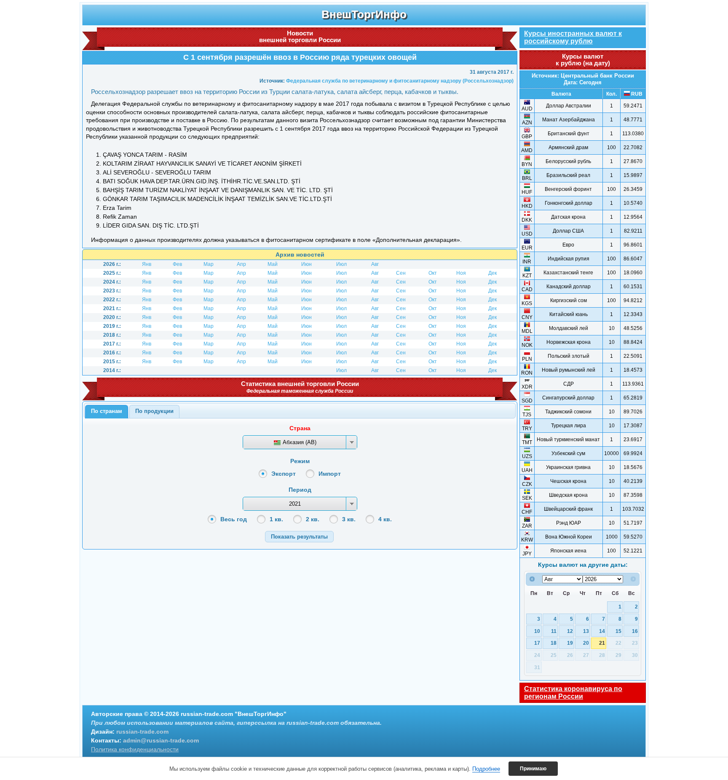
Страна (299, 428)
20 (586, 643)
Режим (300, 461)
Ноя (461, 273)
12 (570, 631)
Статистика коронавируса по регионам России (573, 692)
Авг (375, 264)
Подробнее (486, 769)
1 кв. (276, 519)
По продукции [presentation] (154, 411)
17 (537, 643)
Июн (306, 264)
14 (602, 631)
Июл (341, 264)
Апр (241, 264)
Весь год (233, 519)
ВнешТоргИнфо (364, 14)
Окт (432, 273)
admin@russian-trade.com (161, 740)
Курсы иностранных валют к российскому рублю (573, 37)
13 (586, 631)
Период (300, 489)
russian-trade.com (142, 731)
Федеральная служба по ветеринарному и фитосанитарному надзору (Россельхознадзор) (400, 81)
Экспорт (283, 473)
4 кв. (385, 519)
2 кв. (312, 519)
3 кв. (349, 519)
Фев (177, 264)
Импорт (329, 473)
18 (554, 643)
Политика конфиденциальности (135, 749)
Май (273, 264)
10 (537, 631)
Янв (146, 264)
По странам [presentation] (106, 411)
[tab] (106, 411)
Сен (401, 273)
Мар (208, 264)
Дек (492, 273)
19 (570, 643)
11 (554, 631)
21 (602, 643)
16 (635, 631)
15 (618, 631)
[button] (299, 536)
